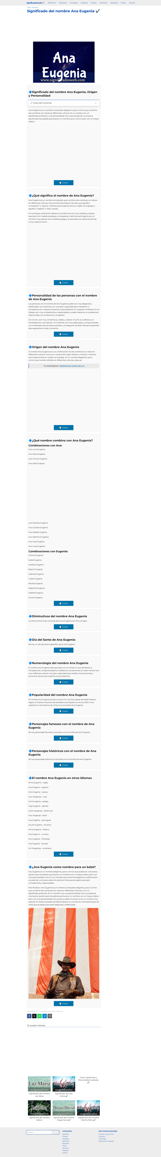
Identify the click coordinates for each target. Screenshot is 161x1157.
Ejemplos (63, 3)
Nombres (103, 3)
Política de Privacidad (106, 1141)
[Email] (50, 1016)
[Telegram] (44, 1016)
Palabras (84, 3)
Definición (52, 3)
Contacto (102, 1136)
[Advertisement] (64, 27)
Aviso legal (102, 1139)
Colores (132, 3)
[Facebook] (29, 1016)
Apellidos (114, 3)
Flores (123, 3)
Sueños (94, 3)
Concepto (74, 3)
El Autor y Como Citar (106, 1134)
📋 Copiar (63, 183)
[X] (34, 1016)
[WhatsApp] (39, 1016)
